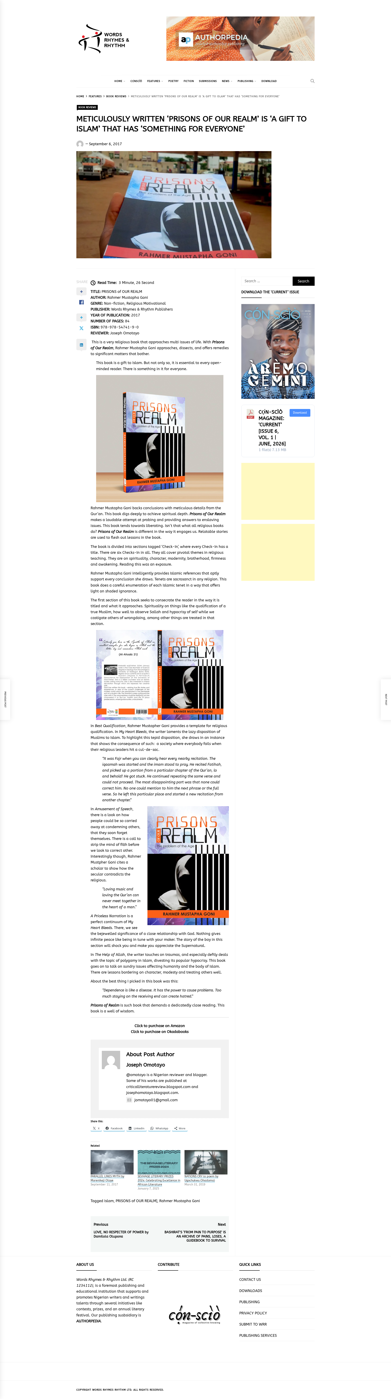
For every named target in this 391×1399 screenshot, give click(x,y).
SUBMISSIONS (208, 81)
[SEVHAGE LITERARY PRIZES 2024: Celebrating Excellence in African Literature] (159, 1162)
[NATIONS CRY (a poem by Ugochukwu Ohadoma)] (206, 1162)
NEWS (226, 81)
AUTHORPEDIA (88, 1321)
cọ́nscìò (136, 81)
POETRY (173, 81)
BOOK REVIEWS (87, 107)
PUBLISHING (245, 81)
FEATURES (153, 81)
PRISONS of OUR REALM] (136, 1201)
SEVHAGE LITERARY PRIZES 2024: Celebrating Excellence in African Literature (159, 1180)
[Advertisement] (278, 491)
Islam (109, 1201)
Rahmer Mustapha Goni (179, 1201)
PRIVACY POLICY (253, 1313)
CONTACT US (250, 1279)
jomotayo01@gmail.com (156, 1100)
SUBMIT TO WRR (253, 1324)
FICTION (189, 81)
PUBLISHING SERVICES (258, 1335)
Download (300, 412)
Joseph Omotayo (145, 1065)
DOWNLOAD (269, 81)
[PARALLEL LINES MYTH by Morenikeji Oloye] (112, 1162)
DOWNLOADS (250, 1291)
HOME (118, 81)
